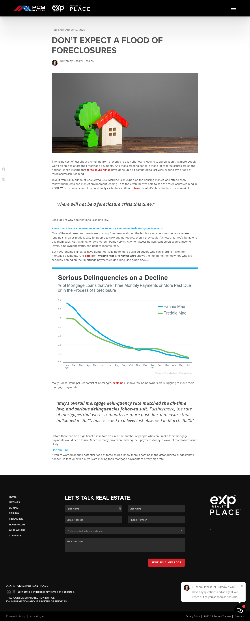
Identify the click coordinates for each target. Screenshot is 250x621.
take (137, 188)
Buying (13, 508)
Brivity (22, 616)
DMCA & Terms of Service (217, 616)
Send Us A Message (166, 562)
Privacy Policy (193, 616)
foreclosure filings (99, 170)
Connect (15, 535)
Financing (16, 518)
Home (12, 497)
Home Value (17, 524)
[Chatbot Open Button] (240, 611)
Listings (14, 502)
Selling (14, 513)
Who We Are (17, 530)
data (88, 256)
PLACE (44, 585)
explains (118, 383)
